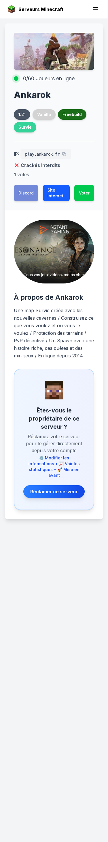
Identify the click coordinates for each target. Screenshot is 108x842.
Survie (25, 127)
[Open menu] (95, 9)
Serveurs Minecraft (41, 9)
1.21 (22, 114)
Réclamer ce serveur (54, 491)
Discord (26, 192)
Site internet (55, 193)
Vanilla (44, 114)
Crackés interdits (40, 165)
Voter (84, 192)
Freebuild (72, 114)
